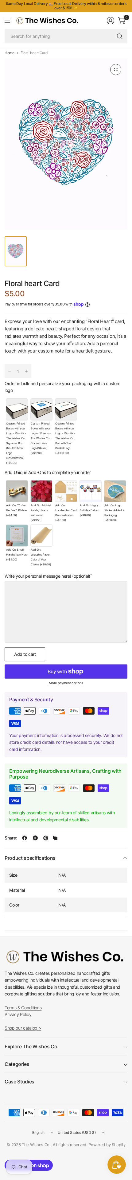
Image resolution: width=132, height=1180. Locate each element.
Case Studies (19, 1081)
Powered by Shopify (106, 1144)
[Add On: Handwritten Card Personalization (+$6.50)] (66, 491)
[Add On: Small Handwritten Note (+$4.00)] (17, 535)
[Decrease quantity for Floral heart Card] (9, 371)
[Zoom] (115, 69)
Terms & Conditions (23, 1007)
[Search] (119, 36)
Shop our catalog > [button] (23, 1028)
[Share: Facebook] (25, 838)
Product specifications (30, 858)
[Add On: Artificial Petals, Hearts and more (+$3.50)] (41, 491)
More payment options (66, 683)
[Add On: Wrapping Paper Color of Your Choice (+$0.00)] (41, 535)
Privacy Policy (18, 1014)
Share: (11, 838)
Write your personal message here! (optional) (48, 576)
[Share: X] (35, 838)
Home (9, 53)
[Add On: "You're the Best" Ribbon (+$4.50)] (17, 491)
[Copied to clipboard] (55, 838)
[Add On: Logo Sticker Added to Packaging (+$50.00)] (115, 491)
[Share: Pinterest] (46, 838)
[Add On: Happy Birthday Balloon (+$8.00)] (91, 491)
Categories (17, 1064)
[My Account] (110, 20)
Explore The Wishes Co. (32, 1046)
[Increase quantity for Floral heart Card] (26, 371)
